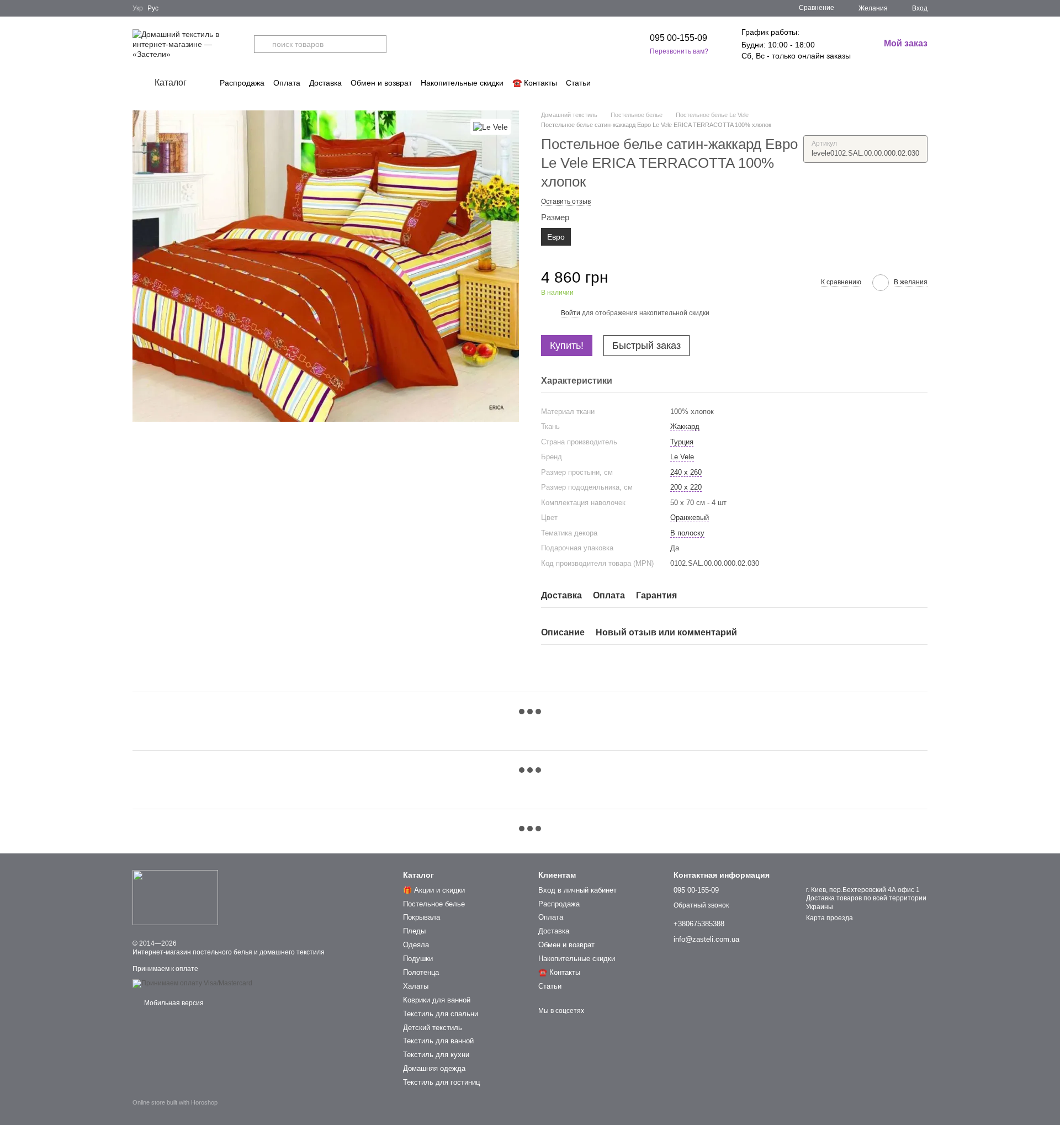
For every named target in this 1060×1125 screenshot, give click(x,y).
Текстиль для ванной (438, 1041)
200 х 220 (686, 487)
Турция (681, 442)
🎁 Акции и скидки (434, 890)
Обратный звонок (701, 905)
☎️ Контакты (534, 82)
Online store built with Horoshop (175, 1102)
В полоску (687, 533)
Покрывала (421, 917)
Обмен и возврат (381, 82)
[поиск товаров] (263, 44)
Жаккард (684, 426)
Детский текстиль (432, 1027)
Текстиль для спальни (440, 1014)
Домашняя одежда (434, 1068)
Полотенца (421, 972)
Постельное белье (434, 904)
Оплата (286, 82)
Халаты (415, 986)
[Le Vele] (490, 127)
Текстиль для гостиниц (441, 1082)
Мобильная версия (173, 1003)
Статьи (578, 82)
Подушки (418, 958)
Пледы (414, 931)
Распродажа (242, 82)
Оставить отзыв (566, 201)
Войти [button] (570, 313)
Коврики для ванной (436, 1000)
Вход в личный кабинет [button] (577, 890)
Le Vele (682, 457)
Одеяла (416, 945)
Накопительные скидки (462, 82)
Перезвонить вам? (679, 51)
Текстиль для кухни (436, 1054)
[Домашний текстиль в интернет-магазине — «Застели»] (175, 897)
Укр (137, 8)
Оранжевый (689, 517)
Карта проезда (829, 918)
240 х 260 (686, 472)
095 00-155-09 (678, 38)
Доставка (325, 82)
